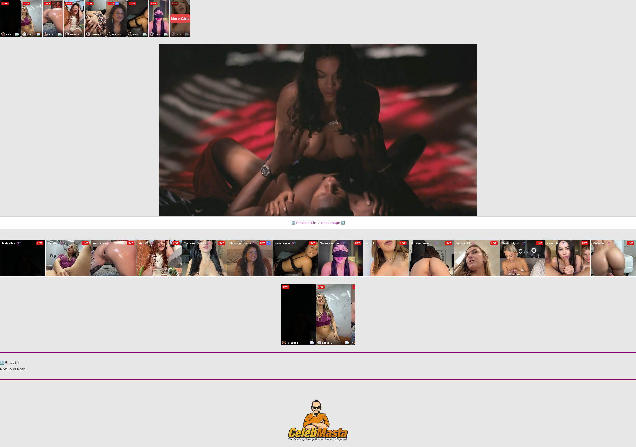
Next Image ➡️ (333, 223)
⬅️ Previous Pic (303, 223)
